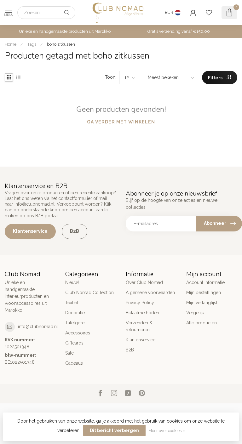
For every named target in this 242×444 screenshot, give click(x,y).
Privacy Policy (140, 302)
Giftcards (74, 342)
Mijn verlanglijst (201, 302)
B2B (74, 231)
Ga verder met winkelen (121, 121)
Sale (69, 353)
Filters (215, 77)
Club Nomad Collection (89, 292)
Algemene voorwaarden (150, 292)
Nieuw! (72, 282)
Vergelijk (195, 312)
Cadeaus (74, 363)
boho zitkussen (61, 44)
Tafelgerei (75, 322)
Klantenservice (30, 231)
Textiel (71, 302)
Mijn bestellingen (203, 292)
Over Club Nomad (144, 282)
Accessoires (77, 332)
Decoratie (75, 312)
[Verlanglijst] (209, 12)
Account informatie (205, 282)
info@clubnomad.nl (38, 326)
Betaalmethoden (142, 312)
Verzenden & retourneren (139, 326)
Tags (31, 44)
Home (10, 44)
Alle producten (201, 322)
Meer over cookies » (166, 430)
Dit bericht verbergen (114, 430)
